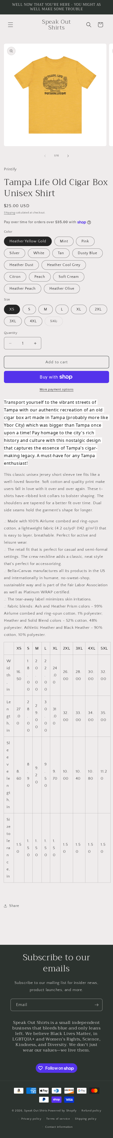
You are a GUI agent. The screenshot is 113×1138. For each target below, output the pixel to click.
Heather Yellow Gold (27, 241)
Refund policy (91, 1110)
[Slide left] (45, 156)
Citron (15, 277)
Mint (64, 241)
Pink (85, 241)
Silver (14, 253)
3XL (12, 321)
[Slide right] (68, 156)
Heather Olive (61, 289)
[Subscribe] (96, 1005)
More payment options (57, 389)
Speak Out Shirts (35, 1110)
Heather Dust (21, 265)
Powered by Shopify (62, 1110)
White (38, 253)
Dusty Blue (87, 253)
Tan (61, 253)
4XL (33, 321)
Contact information (59, 1127)
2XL (98, 309)
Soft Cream (69, 277)
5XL (56, 322)
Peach (39, 277)
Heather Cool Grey (63, 265)
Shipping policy (86, 1118)
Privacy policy (31, 1118)
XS (11, 309)
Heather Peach (22, 289)
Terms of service (58, 1118)
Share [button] (14, 906)
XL (78, 309)
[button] (10, 24)
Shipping (9, 212)
